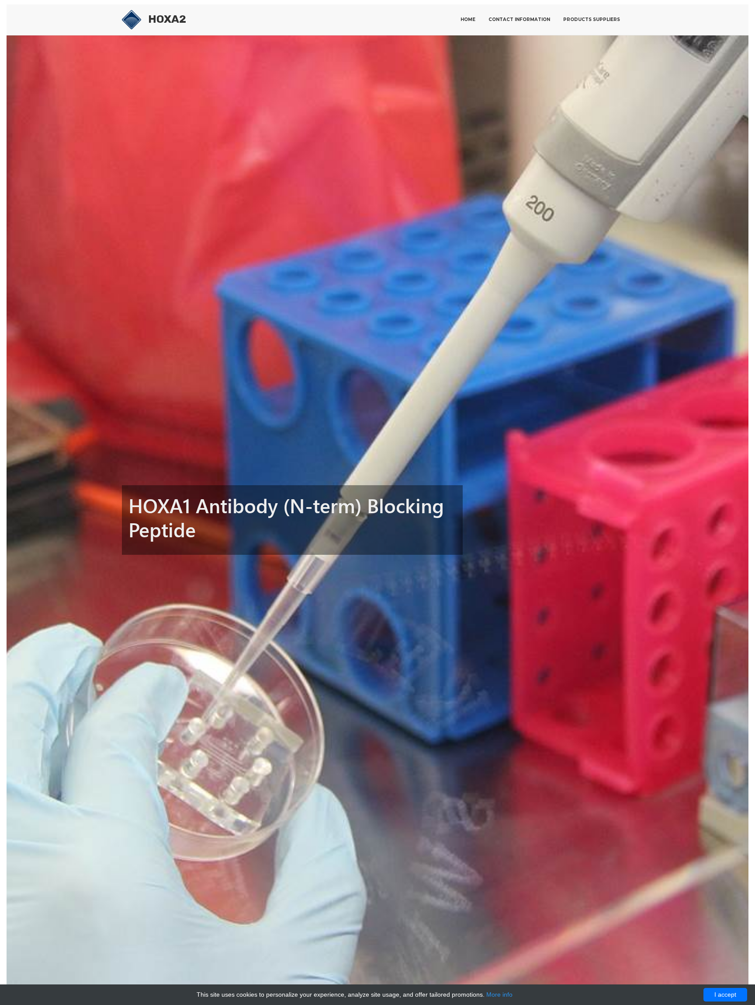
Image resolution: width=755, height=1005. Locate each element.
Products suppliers (591, 19)
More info (499, 994)
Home (468, 19)
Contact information (519, 19)
